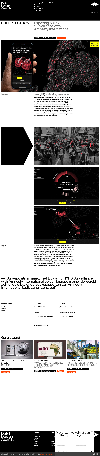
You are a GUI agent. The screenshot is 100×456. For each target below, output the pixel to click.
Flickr (35, 443)
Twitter (3, 310)
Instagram (37, 438)
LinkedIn (3, 309)
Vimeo (36, 445)
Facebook (4, 307)
